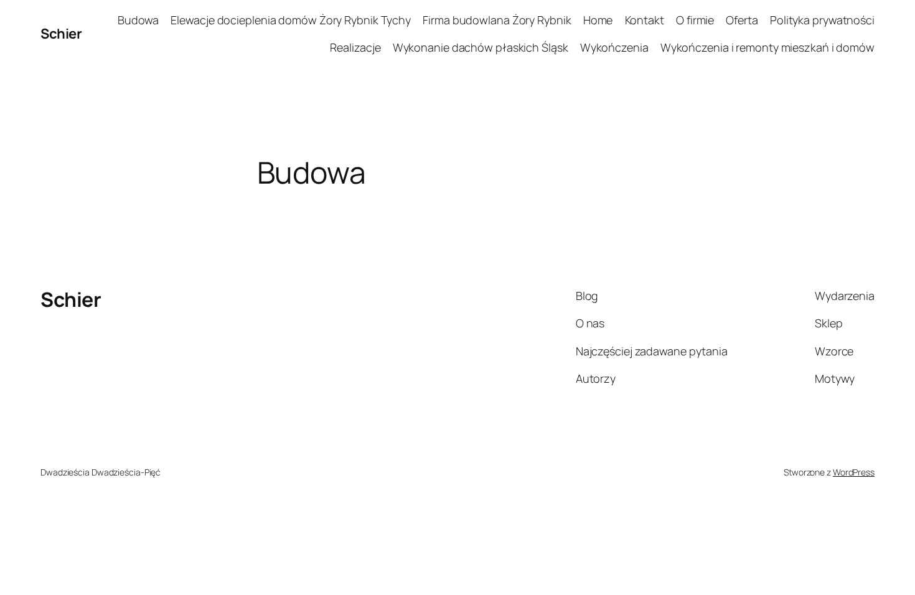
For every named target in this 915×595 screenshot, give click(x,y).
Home (598, 19)
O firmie (695, 19)
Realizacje (355, 47)
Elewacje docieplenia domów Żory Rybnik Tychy (291, 19)
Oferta (742, 19)
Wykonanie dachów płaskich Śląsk (480, 47)
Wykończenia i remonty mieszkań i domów (767, 47)
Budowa (138, 19)
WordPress (854, 472)
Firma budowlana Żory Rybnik (497, 19)
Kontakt (644, 19)
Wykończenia (614, 47)
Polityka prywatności (822, 19)
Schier (61, 33)
